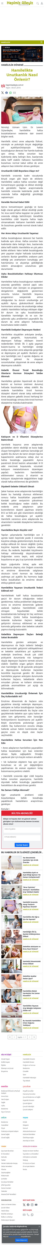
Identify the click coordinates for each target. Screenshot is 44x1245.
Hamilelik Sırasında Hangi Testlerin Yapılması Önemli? (30, 904)
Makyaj (25, 1160)
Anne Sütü (4, 1096)
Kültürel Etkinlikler (29, 1134)
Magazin (26, 1125)
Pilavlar (3, 1169)
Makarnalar (5, 1176)
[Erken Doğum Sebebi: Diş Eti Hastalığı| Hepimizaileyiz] (11, 1025)
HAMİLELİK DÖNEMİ (30, 865)
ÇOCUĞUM (26, 1087)
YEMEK (3, 1146)
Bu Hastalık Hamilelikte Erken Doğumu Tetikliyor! (32, 1023)
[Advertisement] (22, 23)
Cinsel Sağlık (5, 1137)
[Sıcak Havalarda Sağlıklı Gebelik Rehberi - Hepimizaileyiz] (11, 862)
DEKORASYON (6, 1200)
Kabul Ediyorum (21, 1240)
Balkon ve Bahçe (6, 1217)
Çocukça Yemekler (7, 1182)
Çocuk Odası (5, 1208)
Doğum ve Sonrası (29, 1065)
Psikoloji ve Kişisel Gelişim (9, 1131)
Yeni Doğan (5, 1099)
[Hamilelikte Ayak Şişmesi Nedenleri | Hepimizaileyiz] (11, 981)
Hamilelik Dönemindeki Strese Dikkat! (32, 962)
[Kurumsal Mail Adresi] (24, 1214)
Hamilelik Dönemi (29, 1059)
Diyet (3, 1128)
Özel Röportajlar (28, 1137)
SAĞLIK (3, 1118)
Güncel (25, 1128)
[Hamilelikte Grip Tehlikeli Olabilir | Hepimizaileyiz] (11, 892)
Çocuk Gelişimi (28, 1109)
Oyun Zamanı (5, 1112)
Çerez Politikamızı (15, 1236)
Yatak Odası (5, 1211)
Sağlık (3, 1102)
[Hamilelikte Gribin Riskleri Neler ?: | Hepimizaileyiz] (11, 1010)
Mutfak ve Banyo (7, 1214)
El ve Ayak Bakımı (29, 1166)
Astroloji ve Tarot (28, 1141)
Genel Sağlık (5, 1134)
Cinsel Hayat (5, 1059)
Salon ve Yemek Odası (8, 1204)
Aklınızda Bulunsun (29, 1131)
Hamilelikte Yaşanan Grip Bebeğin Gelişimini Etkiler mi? (32, 1008)
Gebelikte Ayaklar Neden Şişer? (29, 977)
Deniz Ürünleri (6, 1188)
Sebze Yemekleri (6, 1166)
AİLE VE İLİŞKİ (6, 1055)
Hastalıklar (4, 1125)
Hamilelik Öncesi (28, 1062)
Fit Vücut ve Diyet (29, 1163)
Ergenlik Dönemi (28, 1100)
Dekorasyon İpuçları (8, 1220)
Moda (25, 1169)
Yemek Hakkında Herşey (9, 1163)
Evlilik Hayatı (5, 1062)
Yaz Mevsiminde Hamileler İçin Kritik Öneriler (30, 860)
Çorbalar (4, 1179)
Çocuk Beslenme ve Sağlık (31, 1097)
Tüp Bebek (26, 1081)
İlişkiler (3, 1065)
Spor (24, 1074)
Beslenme (26, 1068)
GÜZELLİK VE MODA (30, 1146)
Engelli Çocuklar (28, 1091)
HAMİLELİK (27, 1055)
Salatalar (4, 1191)
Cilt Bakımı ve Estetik (30, 1157)
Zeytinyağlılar (5, 1172)
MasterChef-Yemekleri (8, 1194)
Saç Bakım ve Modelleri (30, 1154)
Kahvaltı (4, 1157)
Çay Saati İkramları (7, 1151)
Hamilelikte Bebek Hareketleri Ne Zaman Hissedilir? (31, 993)
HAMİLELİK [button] (5, 42)
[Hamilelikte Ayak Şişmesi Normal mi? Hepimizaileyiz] (11, 877)
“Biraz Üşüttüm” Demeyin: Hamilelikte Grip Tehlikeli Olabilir (31, 889)
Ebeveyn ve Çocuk (7, 1068)
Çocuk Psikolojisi (28, 1106)
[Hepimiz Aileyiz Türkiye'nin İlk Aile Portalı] (20, 3)
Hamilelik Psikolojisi (29, 1078)
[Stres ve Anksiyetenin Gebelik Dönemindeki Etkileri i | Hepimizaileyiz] (11, 966)
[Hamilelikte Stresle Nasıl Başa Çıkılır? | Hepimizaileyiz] (11, 951)
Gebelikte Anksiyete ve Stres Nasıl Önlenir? (32, 948)
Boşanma (4, 1071)
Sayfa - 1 (21, 1037)
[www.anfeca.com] (22, 53)
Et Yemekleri (5, 1154)
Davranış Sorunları (29, 1094)
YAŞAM (25, 1118)
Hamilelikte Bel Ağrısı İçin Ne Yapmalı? (31, 918)
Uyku (3, 1105)
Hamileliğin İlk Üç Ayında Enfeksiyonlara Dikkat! (31, 934)
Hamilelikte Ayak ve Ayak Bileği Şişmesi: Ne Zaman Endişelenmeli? (32, 875)
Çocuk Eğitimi (27, 1103)
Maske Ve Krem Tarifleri (31, 1151)
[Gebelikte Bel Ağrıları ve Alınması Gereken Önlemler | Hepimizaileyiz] (11, 921)
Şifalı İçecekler (6, 1185)
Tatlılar (3, 1160)
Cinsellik (25, 1071)
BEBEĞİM (4, 1087)
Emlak (25, 1122)
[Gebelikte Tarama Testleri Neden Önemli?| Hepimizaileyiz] (11, 907)
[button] (2, 3)
